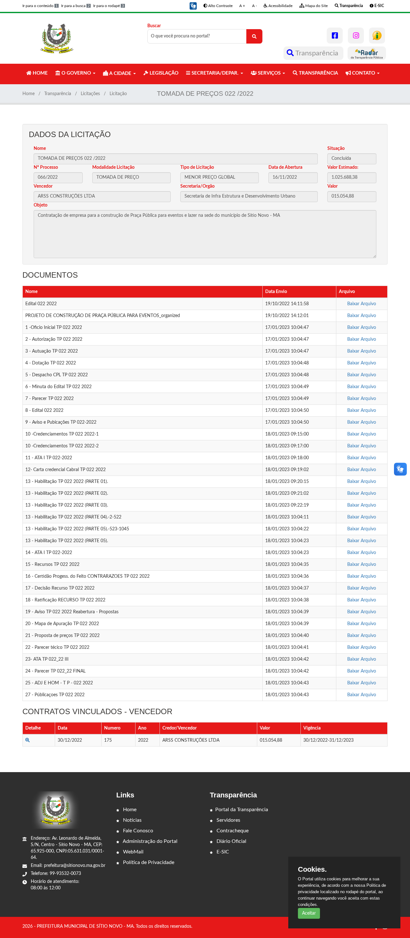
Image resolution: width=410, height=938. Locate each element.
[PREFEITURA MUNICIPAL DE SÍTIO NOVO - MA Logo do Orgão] (57, 38)
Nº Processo (46, 167)
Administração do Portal (149, 841)
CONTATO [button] (363, 73)
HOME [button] (39, 73)
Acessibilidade (279, 6)
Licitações (90, 94)
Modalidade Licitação (113, 167)
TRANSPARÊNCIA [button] (318, 73)
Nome (40, 148)
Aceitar (309, 913)
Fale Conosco (137, 830)
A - (254, 6)
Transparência (317, 53)
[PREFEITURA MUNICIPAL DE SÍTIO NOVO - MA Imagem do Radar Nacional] (367, 53)
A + (242, 6)
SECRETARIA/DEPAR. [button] (215, 73)
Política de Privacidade (148, 862)
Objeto (40, 205)
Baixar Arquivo (361, 304)
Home (28, 94)
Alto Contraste (220, 6)
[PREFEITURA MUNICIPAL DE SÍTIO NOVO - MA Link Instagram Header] (356, 36)
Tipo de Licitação (197, 167)
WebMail (133, 851)
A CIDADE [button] (120, 73)
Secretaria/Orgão (197, 186)
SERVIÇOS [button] (269, 73)
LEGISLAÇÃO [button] (163, 73)
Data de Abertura (285, 167)
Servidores (227, 820)
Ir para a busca (75, 6)
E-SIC (222, 851)
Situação (336, 148)
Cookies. (312, 869)
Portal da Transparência (241, 809)
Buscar (154, 26)
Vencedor (43, 186)
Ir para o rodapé (108, 6)
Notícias (132, 820)
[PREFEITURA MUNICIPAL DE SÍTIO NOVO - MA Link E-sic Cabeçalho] (377, 36)
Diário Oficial (230, 841)
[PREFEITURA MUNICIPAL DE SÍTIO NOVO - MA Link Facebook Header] (335, 36)
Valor (332, 186)
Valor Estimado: (342, 167)
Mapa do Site (316, 6)
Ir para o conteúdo (40, 6)
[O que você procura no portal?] (254, 36)
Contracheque (232, 830)
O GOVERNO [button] (76, 73)
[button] (193, 6)
